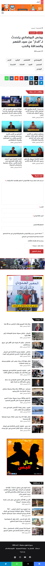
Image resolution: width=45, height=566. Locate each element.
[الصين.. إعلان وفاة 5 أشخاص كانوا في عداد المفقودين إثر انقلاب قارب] (37, 410)
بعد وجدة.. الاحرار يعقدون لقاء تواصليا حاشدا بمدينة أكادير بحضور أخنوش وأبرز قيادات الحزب (34, 112)
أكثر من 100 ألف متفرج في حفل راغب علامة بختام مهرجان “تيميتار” (16, 501)
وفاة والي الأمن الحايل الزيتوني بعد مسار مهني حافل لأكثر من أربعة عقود (17, 381)
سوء (29, 64)
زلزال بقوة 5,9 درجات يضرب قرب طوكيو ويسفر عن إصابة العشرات (16, 362)
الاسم (41, 207)
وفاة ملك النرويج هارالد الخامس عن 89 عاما (17, 324)
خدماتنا (37, 548)
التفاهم (26, 60)
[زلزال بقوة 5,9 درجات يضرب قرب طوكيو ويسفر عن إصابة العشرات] (37, 364)
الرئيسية (39, 28)
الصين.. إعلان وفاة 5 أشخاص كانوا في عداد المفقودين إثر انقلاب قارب (16, 408)
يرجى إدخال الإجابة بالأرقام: (35, 241)
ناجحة (12, 64)
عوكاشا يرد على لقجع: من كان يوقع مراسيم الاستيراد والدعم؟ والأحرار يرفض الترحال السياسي (12, 111)
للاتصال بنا (31, 548)
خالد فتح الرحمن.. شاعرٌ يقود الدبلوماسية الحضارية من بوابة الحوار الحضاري (17, 520)
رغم (9, 60)
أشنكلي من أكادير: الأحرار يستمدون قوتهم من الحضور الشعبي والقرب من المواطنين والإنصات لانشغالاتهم (12, 137)
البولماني (37, 60)
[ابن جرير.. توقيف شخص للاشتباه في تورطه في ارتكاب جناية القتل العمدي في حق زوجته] (37, 429)
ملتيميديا (33, 33)
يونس (39, 69)
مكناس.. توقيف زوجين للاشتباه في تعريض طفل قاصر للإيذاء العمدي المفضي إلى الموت (16, 353)
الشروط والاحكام (10, 548)
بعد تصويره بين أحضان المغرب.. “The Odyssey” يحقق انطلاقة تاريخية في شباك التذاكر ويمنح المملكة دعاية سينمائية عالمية (16, 511)
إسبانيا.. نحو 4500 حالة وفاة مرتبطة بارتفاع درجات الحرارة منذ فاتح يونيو (16, 390)
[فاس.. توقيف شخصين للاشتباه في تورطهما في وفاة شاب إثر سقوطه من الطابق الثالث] (37, 373)
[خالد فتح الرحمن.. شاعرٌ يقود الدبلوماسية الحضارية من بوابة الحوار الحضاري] (37, 522)
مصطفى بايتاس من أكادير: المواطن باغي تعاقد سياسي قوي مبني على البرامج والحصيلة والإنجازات (34, 137)
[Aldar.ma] (22, 7)
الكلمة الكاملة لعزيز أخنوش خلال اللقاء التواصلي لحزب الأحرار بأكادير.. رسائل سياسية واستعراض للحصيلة (12, 162)
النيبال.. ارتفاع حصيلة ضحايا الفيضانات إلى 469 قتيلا (16, 334)
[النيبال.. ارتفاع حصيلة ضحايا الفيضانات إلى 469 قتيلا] (37, 336)
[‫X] (36, 78)
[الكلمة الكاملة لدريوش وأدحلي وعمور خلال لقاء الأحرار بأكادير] (33, 151)
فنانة (21, 64)
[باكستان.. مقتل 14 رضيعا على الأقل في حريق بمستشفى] (37, 346)
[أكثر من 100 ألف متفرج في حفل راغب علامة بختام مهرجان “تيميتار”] (37, 503)
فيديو (33, 28)
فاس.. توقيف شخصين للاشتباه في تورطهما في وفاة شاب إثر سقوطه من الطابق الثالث (16, 371)
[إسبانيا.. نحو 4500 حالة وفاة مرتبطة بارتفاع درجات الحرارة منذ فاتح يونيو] (37, 392)
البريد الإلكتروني (38, 216)
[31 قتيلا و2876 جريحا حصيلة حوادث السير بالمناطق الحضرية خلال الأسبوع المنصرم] (37, 401)
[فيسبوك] (41, 78)
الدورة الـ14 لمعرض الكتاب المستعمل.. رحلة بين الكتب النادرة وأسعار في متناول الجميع (17, 529)
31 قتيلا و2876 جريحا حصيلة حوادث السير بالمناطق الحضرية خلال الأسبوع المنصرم (17, 399)
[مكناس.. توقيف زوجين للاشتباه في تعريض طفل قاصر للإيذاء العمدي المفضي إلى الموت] (37, 355)
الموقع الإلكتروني (38, 225)
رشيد (17, 60)
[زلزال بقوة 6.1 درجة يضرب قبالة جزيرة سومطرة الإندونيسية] (37, 420)
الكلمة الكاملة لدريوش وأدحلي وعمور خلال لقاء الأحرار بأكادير (33, 160)
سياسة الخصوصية (21, 548)
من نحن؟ (22, 552)
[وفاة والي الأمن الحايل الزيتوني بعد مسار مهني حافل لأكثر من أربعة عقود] (37, 383)
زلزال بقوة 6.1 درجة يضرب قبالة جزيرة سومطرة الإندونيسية (16, 418)
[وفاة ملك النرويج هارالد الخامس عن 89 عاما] (37, 327)
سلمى (38, 64)
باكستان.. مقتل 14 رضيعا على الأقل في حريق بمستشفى (16, 343)
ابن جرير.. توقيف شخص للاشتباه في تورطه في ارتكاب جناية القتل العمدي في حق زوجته (16, 427)
